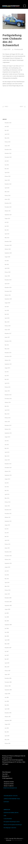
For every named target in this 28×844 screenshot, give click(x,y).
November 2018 (8, 291)
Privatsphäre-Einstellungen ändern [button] (12, 821)
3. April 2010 (6, 49)
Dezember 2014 (8, 394)
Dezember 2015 (8, 352)
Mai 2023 (7, 168)
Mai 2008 (7, 636)
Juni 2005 (7, 728)
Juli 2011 (7, 528)
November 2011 (8, 513)
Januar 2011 (7, 548)
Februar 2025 (7, 141)
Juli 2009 (7, 613)
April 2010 (7, 582)
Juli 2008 (7, 628)
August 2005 (7, 724)
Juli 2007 (7, 651)
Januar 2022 (7, 199)
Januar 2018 (7, 329)
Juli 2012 (7, 482)
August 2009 (7, 609)
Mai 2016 (7, 345)
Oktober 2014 (8, 402)
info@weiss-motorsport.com (10, 787)
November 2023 (8, 157)
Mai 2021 (7, 230)
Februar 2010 (7, 590)
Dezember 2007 (8, 647)
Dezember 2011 (8, 509)
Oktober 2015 (8, 360)
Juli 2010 (7, 571)
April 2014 (7, 410)
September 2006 (8, 689)
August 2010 (7, 567)
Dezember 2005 (8, 712)
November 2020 (8, 245)
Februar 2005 (7, 743)
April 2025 (7, 134)
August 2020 (7, 256)
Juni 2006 (7, 701)
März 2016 (7, 348)
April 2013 (7, 452)
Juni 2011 (7, 532)
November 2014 (8, 398)
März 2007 (7, 666)
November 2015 (8, 356)
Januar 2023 (7, 180)
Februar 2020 (7, 272)
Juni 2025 (7, 126)
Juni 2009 (7, 617)
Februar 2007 (7, 670)
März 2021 (7, 237)
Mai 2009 (7, 620)
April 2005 (7, 735)
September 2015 (8, 364)
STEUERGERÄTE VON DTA (11, 795)
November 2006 (8, 682)
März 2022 (7, 191)
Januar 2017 (7, 337)
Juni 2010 (7, 574)
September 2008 (8, 624)
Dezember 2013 (8, 425)
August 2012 (7, 479)
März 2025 (7, 138)
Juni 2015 (7, 375)
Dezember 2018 (8, 287)
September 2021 (8, 214)
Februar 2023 (7, 176)
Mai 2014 (7, 406)
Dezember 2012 (8, 463)
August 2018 (7, 302)
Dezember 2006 (8, 678)
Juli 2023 (7, 161)
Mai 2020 (7, 264)
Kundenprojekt (18, 49)
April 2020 (7, 268)
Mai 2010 (7, 578)
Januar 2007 (7, 674)
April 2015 (7, 383)
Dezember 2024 (8, 149)
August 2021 (7, 218)
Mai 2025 (7, 130)
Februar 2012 (7, 502)
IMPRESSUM (7, 809)
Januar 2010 (7, 594)
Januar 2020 (7, 276)
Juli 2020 (7, 260)
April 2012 (7, 494)
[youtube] (16, 1)
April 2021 (7, 233)
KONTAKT (6, 801)
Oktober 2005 (8, 716)
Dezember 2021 (8, 203)
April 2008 (7, 640)
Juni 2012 (7, 486)
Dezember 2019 (8, 279)
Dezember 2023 (8, 153)
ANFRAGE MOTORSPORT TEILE (12, 798)
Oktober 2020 (8, 249)
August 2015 (7, 368)
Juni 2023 (7, 164)
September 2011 (8, 521)
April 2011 (7, 540)
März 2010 (7, 586)
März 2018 (7, 322)
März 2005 (7, 739)
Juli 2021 (7, 222)
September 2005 (8, 720)
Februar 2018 (7, 325)
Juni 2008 (7, 632)
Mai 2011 (7, 536)
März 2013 (7, 456)
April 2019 (7, 283)
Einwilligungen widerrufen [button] (10, 827)
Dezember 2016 (8, 341)
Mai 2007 (7, 659)
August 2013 (7, 436)
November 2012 (8, 467)
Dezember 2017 (8, 333)
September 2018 (8, 299)
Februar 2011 (7, 544)
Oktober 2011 (7, 517)
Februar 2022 (7, 195)
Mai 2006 (7, 705)
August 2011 (7, 525)
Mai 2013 (7, 448)
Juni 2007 (7, 655)
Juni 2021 (7, 226)
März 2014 (7, 413)
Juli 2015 (7, 371)
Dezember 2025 (8, 122)
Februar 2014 (7, 417)
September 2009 (8, 605)
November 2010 (8, 555)
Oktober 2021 (8, 210)
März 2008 (7, 643)
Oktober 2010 (8, 559)
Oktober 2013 (8, 429)
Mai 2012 (7, 490)
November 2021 (8, 207)
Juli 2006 (7, 697)
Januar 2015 (7, 390)
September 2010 (8, 563)
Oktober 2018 (8, 295)
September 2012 (8, 475)
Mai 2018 (7, 314)
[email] (11, 1)
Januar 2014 (7, 421)
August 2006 (7, 693)
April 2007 (7, 663)
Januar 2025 (7, 145)
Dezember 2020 (8, 241)
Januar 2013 (7, 459)
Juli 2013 (7, 440)
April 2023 (7, 172)
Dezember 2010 (8, 551)
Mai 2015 (7, 379)
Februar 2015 (7, 387)
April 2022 (7, 187)
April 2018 (7, 318)
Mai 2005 (7, 732)
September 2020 (8, 253)
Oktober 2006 (8, 686)
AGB (5, 815)
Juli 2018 (7, 306)
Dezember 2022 (8, 184)
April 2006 (7, 709)
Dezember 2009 (8, 597)
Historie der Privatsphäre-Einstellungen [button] (13, 824)
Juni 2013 (7, 444)
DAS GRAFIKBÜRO (17, 840)
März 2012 (7, 498)
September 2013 (8, 433)
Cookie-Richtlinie (8, 818)
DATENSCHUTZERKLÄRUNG (11, 812)
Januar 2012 (7, 505)
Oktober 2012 (8, 471)
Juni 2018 (7, 310)
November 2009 (8, 601)
